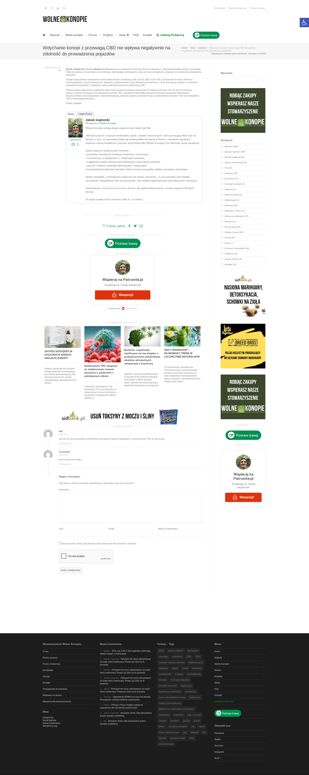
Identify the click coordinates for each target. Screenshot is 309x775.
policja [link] (186, 720)
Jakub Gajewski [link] (97, 120)
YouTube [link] (218, 745)
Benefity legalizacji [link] (232, 157)
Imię (61, 529)
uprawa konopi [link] (177, 738)
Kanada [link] (179, 674)
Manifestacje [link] (230, 200)
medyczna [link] (194, 697)
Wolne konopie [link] (74, 34)
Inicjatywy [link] (229, 173)
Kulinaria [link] (228, 189)
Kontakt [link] (147, 34)
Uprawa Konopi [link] (231, 259)
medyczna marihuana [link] (170, 703)
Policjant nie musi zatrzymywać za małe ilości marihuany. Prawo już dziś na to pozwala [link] (125, 662)
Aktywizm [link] (229, 146)
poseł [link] (196, 720)
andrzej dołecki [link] (175, 650)
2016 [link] (161, 650)
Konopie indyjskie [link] (180, 679)
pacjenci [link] (174, 720)
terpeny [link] (194, 732)
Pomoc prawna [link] (257, 8)
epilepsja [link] (163, 668)
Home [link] (217, 651)
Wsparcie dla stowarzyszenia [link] (57, 701)
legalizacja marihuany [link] (170, 691)
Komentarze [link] (230, 179)
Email (111, 529)
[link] (304, 22)
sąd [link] (185, 732)
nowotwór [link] (178, 715)
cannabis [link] (163, 656)
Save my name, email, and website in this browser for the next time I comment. (99, 543)
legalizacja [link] (186, 685)
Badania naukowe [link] (53, 68)
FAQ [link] (136, 34)
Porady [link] (228, 238)
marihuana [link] (190, 691)
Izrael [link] (185, 668)
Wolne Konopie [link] (108, 123)
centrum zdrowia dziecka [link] (172, 662)
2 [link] (58, 70)
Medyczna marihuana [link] (234, 216)
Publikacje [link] (229, 254)
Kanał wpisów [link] (49, 720)
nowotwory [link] (164, 715)
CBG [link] (197, 656)
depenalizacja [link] (196, 662)
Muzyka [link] (228, 221)
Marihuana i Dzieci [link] (233, 211)
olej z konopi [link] (194, 715)
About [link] (71, 114)
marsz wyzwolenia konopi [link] (172, 697)
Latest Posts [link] (85, 114)
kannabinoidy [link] (194, 674)
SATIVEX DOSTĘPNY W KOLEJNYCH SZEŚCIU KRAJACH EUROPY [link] (58, 355)
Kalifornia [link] (197, 668)
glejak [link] (175, 668)
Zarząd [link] (46, 676)
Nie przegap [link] (230, 227)
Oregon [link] (162, 720)
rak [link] (193, 726)
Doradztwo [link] (219, 8)
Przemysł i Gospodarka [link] (235, 248)
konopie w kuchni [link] (168, 685)
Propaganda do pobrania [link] (55, 689)
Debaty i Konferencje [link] (234, 162)
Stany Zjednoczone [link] (169, 732)
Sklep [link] (122, 34)
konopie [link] (163, 679)
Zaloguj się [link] (48, 717)
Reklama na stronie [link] (52, 695)
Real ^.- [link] (218, 758)
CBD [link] (189, 656)
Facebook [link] (219, 733)
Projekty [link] (108, 34)
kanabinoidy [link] (165, 674)
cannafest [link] (177, 656)
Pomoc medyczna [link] (237, 8)
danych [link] (97, 69)
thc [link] (204, 732)
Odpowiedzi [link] (65, 443)
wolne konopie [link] (166, 744)
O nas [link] (45, 651)
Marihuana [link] (229, 205)
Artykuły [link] (55, 34)
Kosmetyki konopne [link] (233, 184)
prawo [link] (227, 243)
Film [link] (226, 168)
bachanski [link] (193, 650)
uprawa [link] (162, 738)
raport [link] (202, 726)
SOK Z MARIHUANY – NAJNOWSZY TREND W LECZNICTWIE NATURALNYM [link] (182, 353)
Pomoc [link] (93, 34)
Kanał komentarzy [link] (51, 723)
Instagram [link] (219, 752)
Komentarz (64, 489)
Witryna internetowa (168, 529)
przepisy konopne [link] (178, 726)
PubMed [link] (77, 103)
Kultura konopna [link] (232, 195)
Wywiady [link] (228, 264)
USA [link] (191, 738)
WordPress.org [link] (50, 726)
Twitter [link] (217, 739)
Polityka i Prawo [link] (231, 232)
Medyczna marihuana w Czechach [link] (176, 709)
